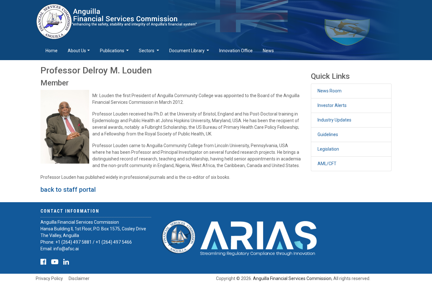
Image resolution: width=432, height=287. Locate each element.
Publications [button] (112, 50)
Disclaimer (79, 278)
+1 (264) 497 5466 (114, 242)
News (268, 50)
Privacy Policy (49, 278)
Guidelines (328, 134)
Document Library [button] (187, 50)
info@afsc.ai (66, 248)
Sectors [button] (147, 50)
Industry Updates (334, 119)
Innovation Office (236, 50)
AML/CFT (327, 163)
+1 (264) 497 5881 (73, 242)
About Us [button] (77, 50)
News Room (330, 90)
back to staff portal (68, 189)
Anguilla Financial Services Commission (292, 278)
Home (52, 50)
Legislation (328, 149)
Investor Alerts (332, 105)
